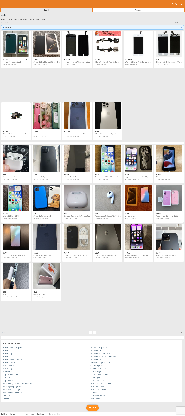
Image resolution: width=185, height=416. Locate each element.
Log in (20, 414)
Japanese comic (97, 381)
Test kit (6, 399)
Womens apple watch (100, 362)
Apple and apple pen (99, 347)
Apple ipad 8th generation (14, 359)
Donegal (14, 64)
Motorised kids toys (11, 390)
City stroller (8, 372)
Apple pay (7, 353)
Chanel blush (9, 365)
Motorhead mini (97, 387)
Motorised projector (99, 390)
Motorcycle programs (12, 387)
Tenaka (93, 393)
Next (181, 332)
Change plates (97, 365)
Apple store (95, 350)
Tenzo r (6, 396)
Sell (93, 407)
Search (46, 10)
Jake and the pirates (99, 375)
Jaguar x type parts (11, 375)
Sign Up (174, 4)
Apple (5, 350)
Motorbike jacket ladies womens (17, 384)
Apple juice (8, 356)
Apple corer (95, 359)
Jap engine (95, 378)
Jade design (95, 372)
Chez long (7, 369)
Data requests (29, 414)
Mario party (95, 399)
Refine (176, 22)
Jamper (6, 378)
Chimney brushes (98, 369)
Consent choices (54, 414)
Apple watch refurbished (101, 353)
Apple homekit (9, 362)
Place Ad (138, 10)
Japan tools (8, 381)
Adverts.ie (11, 4)
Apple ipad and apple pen (14, 347)
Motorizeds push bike (12, 393)
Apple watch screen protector (103, 356)
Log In (181, 4)
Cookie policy (41, 414)
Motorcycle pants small (100, 384)
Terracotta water (97, 396)
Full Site (4, 414)
